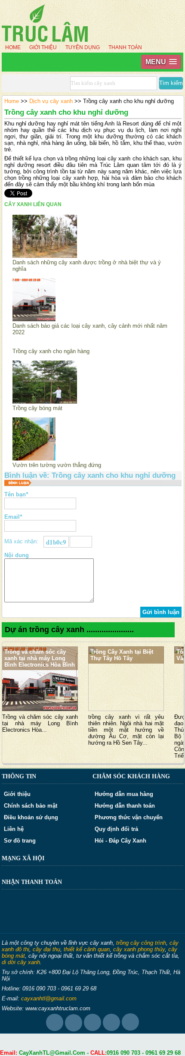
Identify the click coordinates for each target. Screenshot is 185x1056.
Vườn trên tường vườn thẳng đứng (56, 465)
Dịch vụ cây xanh (51, 101)
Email (13, 517)
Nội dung (16, 555)
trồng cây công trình (141, 943)
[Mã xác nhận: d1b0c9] (81, 542)
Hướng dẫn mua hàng (124, 794)
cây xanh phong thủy (139, 949)
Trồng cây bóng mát (37, 408)
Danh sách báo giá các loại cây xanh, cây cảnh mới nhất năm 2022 (89, 329)
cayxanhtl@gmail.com (49, 998)
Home (13, 47)
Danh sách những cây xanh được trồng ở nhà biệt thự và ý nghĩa (86, 265)
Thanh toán (125, 47)
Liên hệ (14, 829)
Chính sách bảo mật (30, 805)
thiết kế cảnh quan (87, 949)
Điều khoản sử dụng (31, 817)
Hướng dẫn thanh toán (125, 805)
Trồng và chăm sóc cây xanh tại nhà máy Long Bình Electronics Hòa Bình (39, 658)
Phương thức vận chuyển (129, 817)
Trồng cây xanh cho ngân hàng (50, 351)
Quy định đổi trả (116, 829)
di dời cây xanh (21, 962)
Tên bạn (16, 494)
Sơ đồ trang (20, 840)
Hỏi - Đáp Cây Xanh (120, 840)
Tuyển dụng (82, 47)
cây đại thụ (46, 949)
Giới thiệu (43, 47)
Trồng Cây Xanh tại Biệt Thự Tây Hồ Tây (121, 655)
